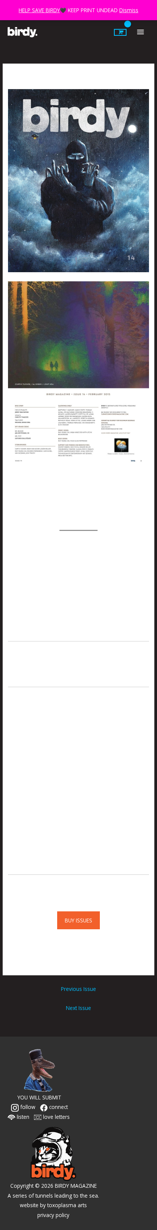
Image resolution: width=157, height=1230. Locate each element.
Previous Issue (78, 988)
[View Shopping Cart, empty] (120, 32)
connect (58, 1106)
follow (27, 1106)
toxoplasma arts (67, 1205)
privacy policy (53, 1215)
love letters (56, 1116)
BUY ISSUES (78, 920)
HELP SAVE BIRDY (39, 10)
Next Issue (78, 1007)
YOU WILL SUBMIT (39, 1097)
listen (22, 1116)
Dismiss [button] (128, 10)
